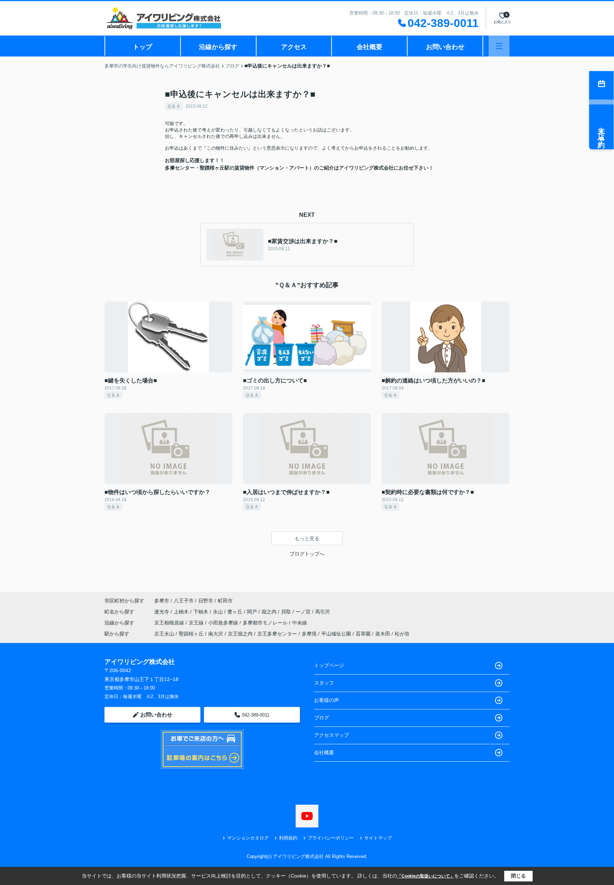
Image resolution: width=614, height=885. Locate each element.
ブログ (321, 717)
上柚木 (182, 612)
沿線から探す (218, 46)
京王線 (197, 623)
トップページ (329, 665)
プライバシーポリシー (331, 838)
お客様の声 (326, 700)
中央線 (299, 623)
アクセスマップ (331, 735)
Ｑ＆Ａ (174, 106)
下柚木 (201, 612)
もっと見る (307, 538)
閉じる (518, 876)
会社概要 (369, 46)
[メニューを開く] (499, 46)
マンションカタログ (248, 838)
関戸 (252, 612)
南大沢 (215, 634)
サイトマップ (378, 838)
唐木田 (382, 634)
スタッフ (324, 683)
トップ (142, 46)
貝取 (286, 612)
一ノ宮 (304, 612)
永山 (218, 612)
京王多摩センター (277, 634)
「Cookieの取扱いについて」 (425, 876)
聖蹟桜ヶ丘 (191, 634)
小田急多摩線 (223, 623)
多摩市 (161, 601)
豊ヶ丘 (235, 612)
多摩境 (309, 634)
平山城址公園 (336, 634)
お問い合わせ (445, 46)
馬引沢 (322, 612)
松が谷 (402, 634)
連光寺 (162, 612)
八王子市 (184, 601)
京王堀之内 (240, 634)
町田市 (225, 601)
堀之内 (270, 612)
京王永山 (164, 634)
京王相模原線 (169, 623)
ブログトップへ (307, 554)
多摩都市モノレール (266, 623)
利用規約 (288, 838)
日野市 (205, 601)
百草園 (363, 634)
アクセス (294, 46)
